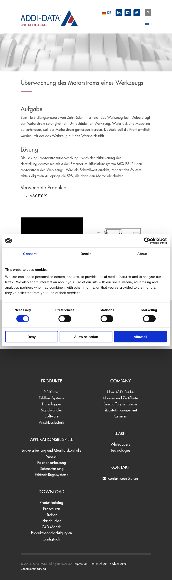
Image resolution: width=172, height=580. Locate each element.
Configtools (52, 539)
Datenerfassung (52, 468)
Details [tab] (86, 254)
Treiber (51, 515)
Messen (51, 456)
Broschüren (51, 509)
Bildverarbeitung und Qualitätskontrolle (51, 450)
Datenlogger (51, 404)
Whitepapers (120, 444)
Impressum (81, 563)
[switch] (64, 318)
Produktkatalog (51, 502)
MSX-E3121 (39, 196)
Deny (32, 336)
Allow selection (86, 336)
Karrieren (120, 416)
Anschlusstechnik (51, 422)
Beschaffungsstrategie (120, 404)
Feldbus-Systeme (51, 398)
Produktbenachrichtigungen (51, 533)
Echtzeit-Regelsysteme (51, 474)
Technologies (120, 450)
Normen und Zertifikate (120, 398)
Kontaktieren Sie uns (123, 478)
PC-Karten (51, 392)
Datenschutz (99, 563)
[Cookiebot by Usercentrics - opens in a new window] (147, 241)
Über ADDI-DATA (120, 392)
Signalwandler (51, 410)
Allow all (140, 336)
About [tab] (142, 254)
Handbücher (52, 521)
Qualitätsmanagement (120, 410)
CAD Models (52, 527)
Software (51, 416)
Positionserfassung (51, 462)
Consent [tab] (30, 254)
